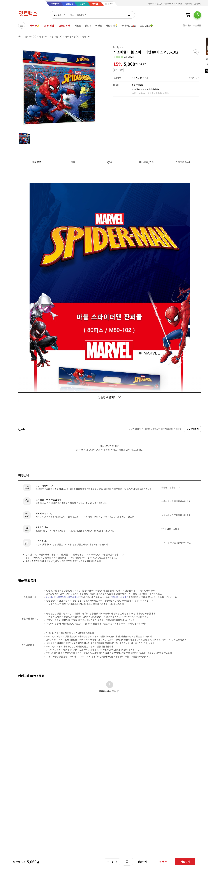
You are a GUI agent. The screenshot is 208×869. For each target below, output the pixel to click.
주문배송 (179, 3)
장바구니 (163, 861)
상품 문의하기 (193, 429)
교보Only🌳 (146, 25)
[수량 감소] (108, 862)
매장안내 (188, 3)
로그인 (159, 3)
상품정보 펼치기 (107, 397)
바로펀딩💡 (112, 25)
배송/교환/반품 (146, 162)
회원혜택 (167, 3)
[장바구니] (188, 15)
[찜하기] (127, 862)
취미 (41, 36)
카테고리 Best (182, 162)
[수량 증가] (116, 862)
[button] (196, 52)
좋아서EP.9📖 (129, 25)
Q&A (109, 162)
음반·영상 (49, 25)
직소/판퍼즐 (70, 36)
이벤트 (98, 25)
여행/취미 (28, 36)
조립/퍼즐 (54, 36)
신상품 (88, 25)
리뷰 (73, 162)
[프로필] (197, 15)
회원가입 (151, 3)
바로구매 (185, 861)
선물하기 (142, 861)
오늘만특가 (64, 25)
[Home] (19, 36)
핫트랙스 (57, 14)
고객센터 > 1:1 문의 (119, 597)
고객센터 (197, 3)
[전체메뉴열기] (21, 25)
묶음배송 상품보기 (162, 93)
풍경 (84, 36)
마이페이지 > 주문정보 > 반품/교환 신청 (63, 597)
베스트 (77, 25)
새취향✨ (35, 25)
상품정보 (36, 162)
